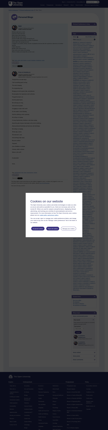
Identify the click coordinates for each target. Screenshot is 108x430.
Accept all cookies (38, 228)
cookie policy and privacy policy (49, 215)
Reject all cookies (53, 228)
